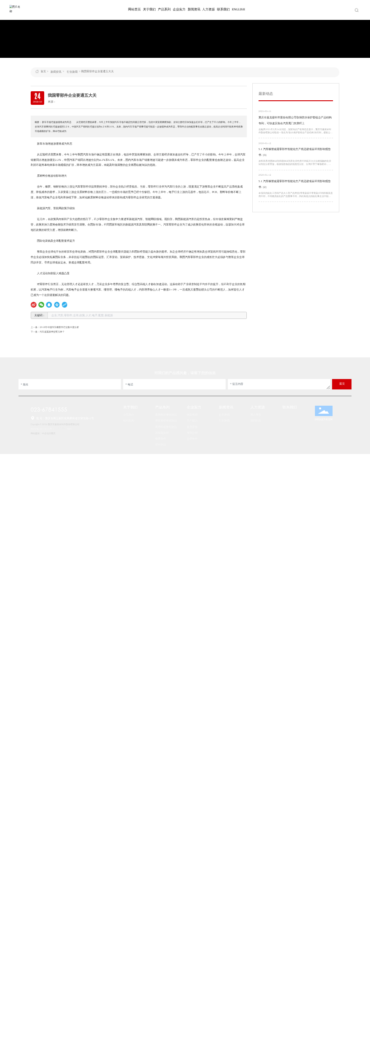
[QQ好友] (49, 305)
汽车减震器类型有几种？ (52, 331)
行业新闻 (72, 71)
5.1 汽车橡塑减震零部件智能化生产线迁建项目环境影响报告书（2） (295, 184)
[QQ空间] (57, 305)
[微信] (41, 305)
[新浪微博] (34, 305)
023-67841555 (49, 409)
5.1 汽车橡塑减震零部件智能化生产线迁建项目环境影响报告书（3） (295, 152)
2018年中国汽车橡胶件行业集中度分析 (59, 327)
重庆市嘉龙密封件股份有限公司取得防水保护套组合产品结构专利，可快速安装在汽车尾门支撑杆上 (295, 120)
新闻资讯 (56, 71)
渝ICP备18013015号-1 (42, 428)
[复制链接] (65, 305)
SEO (69, 428)
